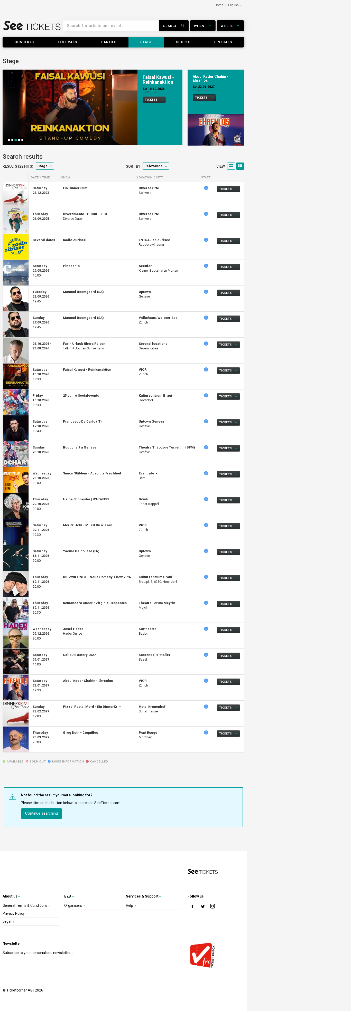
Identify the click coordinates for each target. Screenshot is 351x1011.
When (199, 26)
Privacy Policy (14, 913)
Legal (7, 921)
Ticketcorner (32, 27)
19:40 (41, 426)
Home (219, 5)
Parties (108, 42)
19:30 (41, 374)
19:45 (41, 296)
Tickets (152, 99)
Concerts (24, 42)
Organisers (73, 905)
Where (227, 26)
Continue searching (41, 813)
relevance (153, 166)
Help (130, 905)
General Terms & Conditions (25, 905)
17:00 (41, 711)
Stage (146, 42)
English (233, 5)
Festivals (67, 42)
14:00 (41, 659)
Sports (183, 42)
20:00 (42, 478)
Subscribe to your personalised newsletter (37, 953)
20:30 (41, 607)
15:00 (41, 270)
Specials (223, 42)
